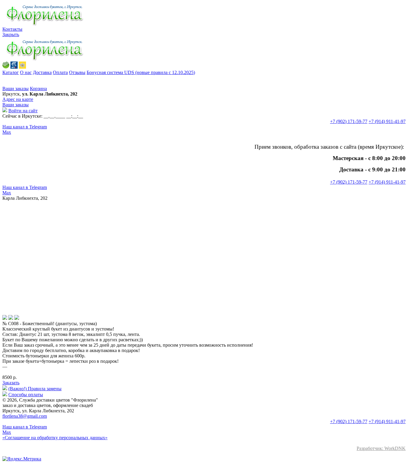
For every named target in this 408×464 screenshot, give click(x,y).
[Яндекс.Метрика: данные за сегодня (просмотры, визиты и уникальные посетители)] (21, 459)
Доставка (42, 72)
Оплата (60, 72)
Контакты (12, 29)
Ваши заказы (15, 88)
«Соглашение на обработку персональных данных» (55, 437)
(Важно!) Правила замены (35, 388)
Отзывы (77, 72)
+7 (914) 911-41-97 (387, 121)
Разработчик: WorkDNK (381, 448)
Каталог (10, 72)
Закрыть (10, 34)
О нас (26, 72)
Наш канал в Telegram (24, 126)
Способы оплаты (25, 394)
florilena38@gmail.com (24, 416)
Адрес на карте (17, 99)
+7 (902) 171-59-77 (348, 121)
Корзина (38, 88)
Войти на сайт (23, 110)
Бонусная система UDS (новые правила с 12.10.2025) (141, 72)
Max (6, 132)
